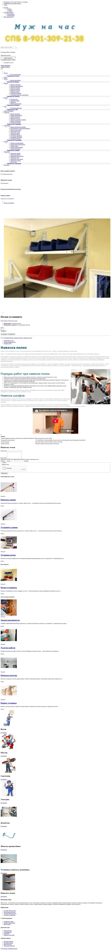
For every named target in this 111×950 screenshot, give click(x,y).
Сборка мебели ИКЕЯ (16, 147)
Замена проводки (15, 116)
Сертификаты (8, 932)
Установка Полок (8, 338)
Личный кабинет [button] (8, 12)
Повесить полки (14, 92)
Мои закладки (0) (8, 17)
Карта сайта (7, 924)
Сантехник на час (15, 131)
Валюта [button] (6, 7)
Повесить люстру (15, 90)
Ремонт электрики (15, 121)
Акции (2, 65)
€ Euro (9, 9)
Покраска (13, 102)
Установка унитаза (15, 138)
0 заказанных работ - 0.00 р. (8, 59)
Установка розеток (15, 122)
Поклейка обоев (14, 100)
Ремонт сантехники (15, 103)
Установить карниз (9, 527)
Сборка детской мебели (16, 143)
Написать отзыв (12, 320)
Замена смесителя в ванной (18, 127)
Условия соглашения (9, 915)
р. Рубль (10, 11)
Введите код (5, 464)
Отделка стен (14, 99)
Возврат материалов (9, 923)
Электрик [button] (6, 112)
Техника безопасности (10, 913)
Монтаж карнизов (15, 84)
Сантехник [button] (7, 125)
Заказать (3, 331)
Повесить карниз (15, 89)
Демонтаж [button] (7, 152)
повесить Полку (18, 338)
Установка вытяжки (15, 93)
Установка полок (8, 555)
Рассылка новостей (9, 946)
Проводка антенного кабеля (18, 119)
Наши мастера (8, 930)
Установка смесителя (16, 137)
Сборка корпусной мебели (17, 144)
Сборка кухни (14, 146)
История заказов (8, 943)
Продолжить (4, 473)
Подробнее (4, 732)
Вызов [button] (5, 79)
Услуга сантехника (15, 74)
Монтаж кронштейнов (16, 86)
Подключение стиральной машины (20, 128)
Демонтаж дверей (15, 153)
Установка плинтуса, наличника (19, 95)
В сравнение (11, 334)
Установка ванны (15, 134)
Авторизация (10, 15)
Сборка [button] (6, 141)
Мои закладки (8, 944)
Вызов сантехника (15, 80)
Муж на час (13, 162)
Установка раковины (16, 135)
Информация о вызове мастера (12, 3)
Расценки (6, 165)
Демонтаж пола (14, 157)
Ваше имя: (3, 451)
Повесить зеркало (15, 87)
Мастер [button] (6, 83)
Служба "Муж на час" (10, 910)
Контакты (7, 65)
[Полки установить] (57, 312)
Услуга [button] (6, 73)
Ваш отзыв (4, 458)
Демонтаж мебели (15, 154)
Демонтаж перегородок (16, 156)
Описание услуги (9, 340)
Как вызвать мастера (9, 912)
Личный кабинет (8, 941)
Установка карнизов (16, 108)
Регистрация (10, 14)
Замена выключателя (16, 115)
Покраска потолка (9, 675)
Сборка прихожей (15, 149)
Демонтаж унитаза (15, 160)
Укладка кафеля (8, 648)
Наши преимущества (10, 342)
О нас (5, 5)
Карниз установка (9, 703)
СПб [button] (5, 106)
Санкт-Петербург (8, 111)
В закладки (4, 334)
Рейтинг (3, 461)
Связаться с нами (8, 921)
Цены (5, 77)
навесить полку (28, 338)
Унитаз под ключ (15, 133)
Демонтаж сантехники (16, 159)
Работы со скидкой (9, 935)
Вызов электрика (15, 114)
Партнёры (7, 933)
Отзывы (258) (7, 343)
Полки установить (9, 203)
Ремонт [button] (6, 98)
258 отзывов (4, 320)
